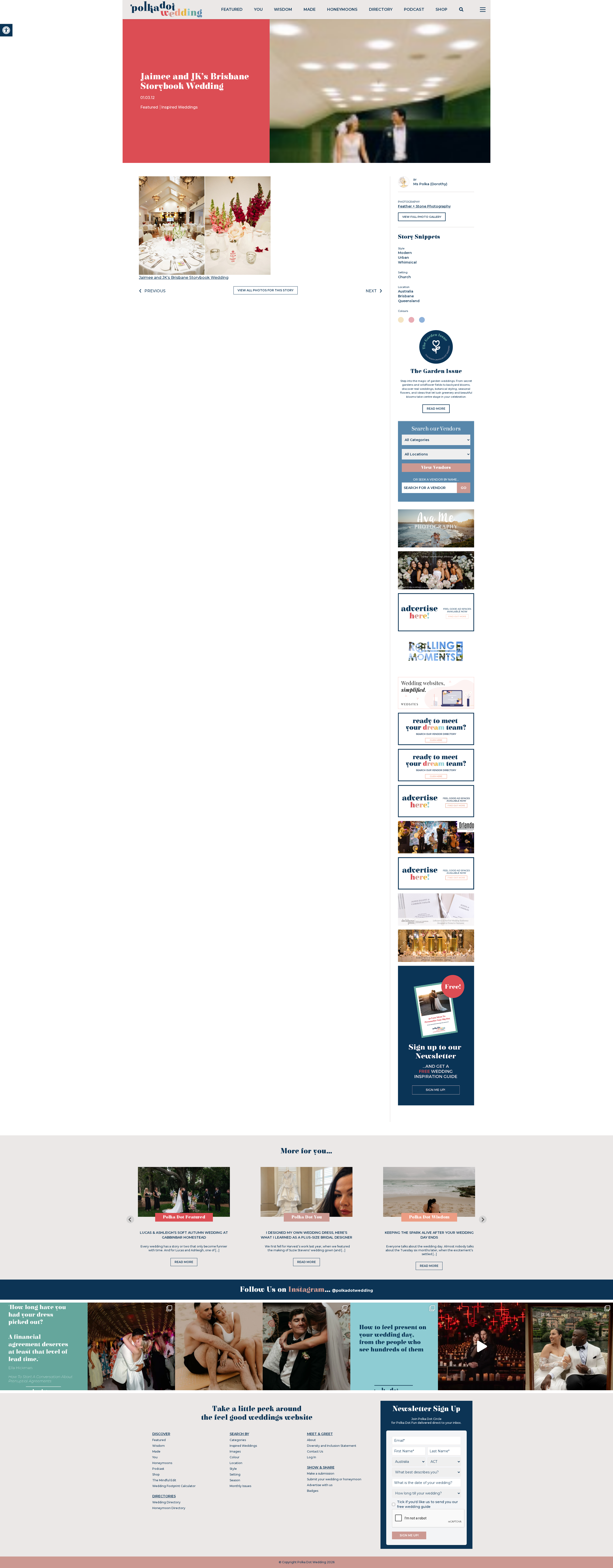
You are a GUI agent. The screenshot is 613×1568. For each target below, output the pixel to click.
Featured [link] (232, 9)
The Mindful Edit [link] (164, 1480)
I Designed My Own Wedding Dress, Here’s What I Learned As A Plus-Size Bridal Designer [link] (306, 1235)
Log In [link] (311, 1457)
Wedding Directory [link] (166, 1502)
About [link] (311, 1440)
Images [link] (235, 1451)
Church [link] (404, 277)
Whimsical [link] (407, 262)
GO (463, 488)
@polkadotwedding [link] (352, 1290)
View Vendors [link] (436, 467)
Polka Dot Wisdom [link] (429, 1217)
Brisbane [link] (406, 296)
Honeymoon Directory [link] (168, 1508)
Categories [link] (238, 1440)
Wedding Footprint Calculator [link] (174, 1486)
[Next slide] (483, 1219)
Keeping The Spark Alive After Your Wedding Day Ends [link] (429, 1235)
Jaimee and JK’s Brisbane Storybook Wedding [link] (183, 277)
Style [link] (233, 1468)
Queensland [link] (409, 301)
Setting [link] (235, 1474)
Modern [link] (405, 253)
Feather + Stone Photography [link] (424, 206)
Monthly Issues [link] (240, 1486)
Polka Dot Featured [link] (184, 1217)
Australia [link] (405, 291)
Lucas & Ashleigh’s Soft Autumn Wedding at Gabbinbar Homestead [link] (184, 1235)
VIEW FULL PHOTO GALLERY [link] (421, 216)
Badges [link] (312, 1491)
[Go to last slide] (130, 1219)
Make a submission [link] (320, 1473)
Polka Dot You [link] (306, 1217)
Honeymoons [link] (342, 9)
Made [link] (310, 9)
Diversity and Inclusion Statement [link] (331, 1445)
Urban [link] (403, 257)
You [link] (258, 9)
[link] (6, 30)
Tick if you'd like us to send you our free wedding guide (427, 1504)
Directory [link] (380, 9)
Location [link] (236, 1463)
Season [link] (235, 1480)
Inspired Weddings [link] (179, 107)
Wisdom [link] (283, 9)
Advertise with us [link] (319, 1485)
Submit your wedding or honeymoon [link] (334, 1479)
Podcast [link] (414, 9)
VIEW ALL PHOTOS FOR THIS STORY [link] (266, 290)
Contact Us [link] (315, 1451)
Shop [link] (441, 9)
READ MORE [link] (436, 408)
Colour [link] (234, 1457)
